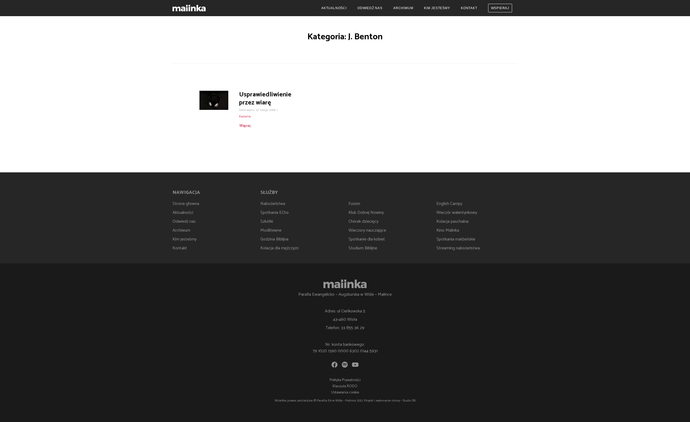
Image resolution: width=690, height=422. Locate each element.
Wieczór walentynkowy (456, 212)
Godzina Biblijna (274, 239)
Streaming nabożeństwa (458, 248)
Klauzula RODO (345, 386)
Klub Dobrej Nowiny (366, 212)
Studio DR (409, 400)
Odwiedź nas (369, 8)
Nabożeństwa (272, 203)
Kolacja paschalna (452, 221)
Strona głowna (185, 203)
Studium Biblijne (363, 248)
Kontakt (469, 8)
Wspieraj (500, 8)
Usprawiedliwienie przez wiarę (265, 98)
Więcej (244, 126)
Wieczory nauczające (367, 230)
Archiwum (403, 8)
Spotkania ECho (274, 212)
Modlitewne (270, 230)
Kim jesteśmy (437, 8)
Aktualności (334, 8)
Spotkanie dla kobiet (367, 239)
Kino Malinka (447, 230)
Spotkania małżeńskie (455, 239)
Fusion (354, 203)
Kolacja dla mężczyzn (279, 248)
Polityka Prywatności (345, 380)
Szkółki (266, 221)
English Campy (449, 203)
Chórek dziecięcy (363, 221)
